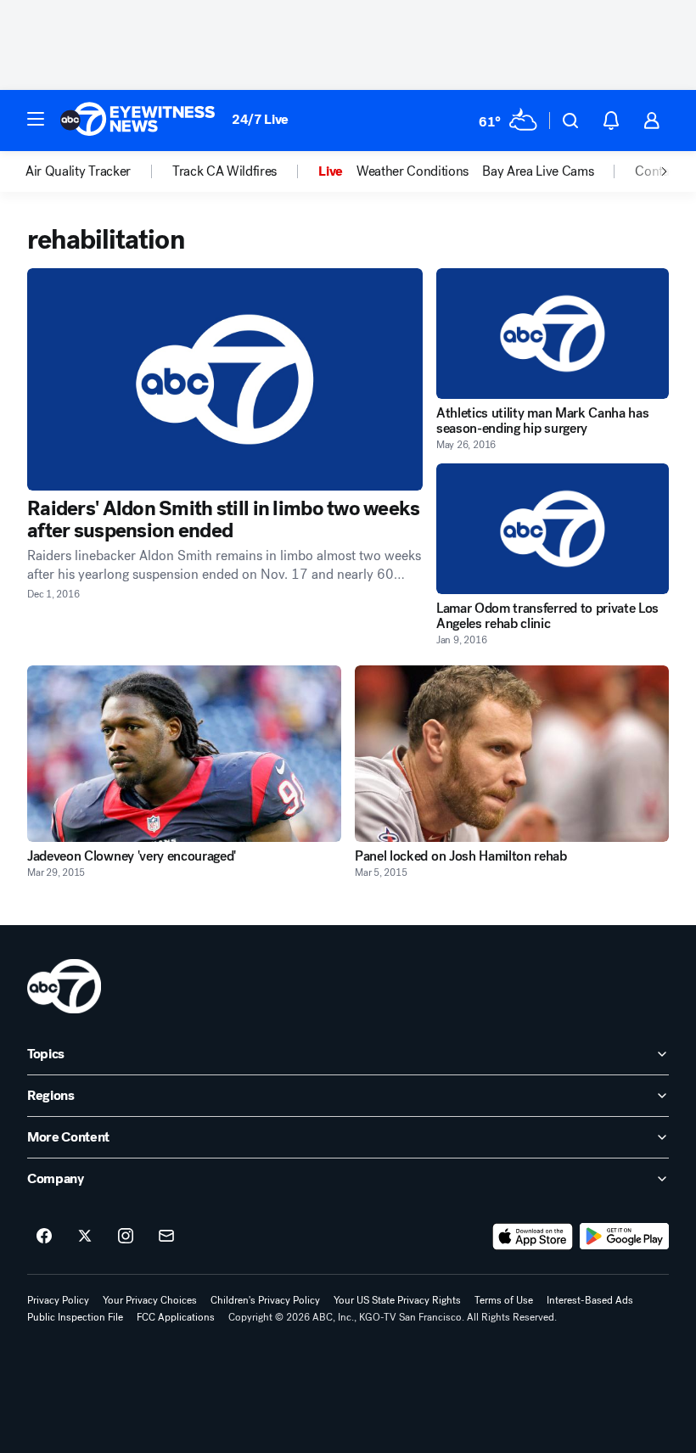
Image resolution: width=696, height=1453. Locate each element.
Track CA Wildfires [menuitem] (224, 171)
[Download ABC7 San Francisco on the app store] (533, 1236)
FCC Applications (176, 1317)
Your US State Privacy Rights (397, 1300)
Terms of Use (503, 1300)
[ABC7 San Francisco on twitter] (85, 1237)
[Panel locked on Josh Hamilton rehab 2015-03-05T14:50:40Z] (512, 753)
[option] (98, 171)
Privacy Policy (58, 1300)
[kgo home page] (64, 986)
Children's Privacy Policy (265, 1300)
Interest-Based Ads (590, 1300)
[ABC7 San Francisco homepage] (137, 120)
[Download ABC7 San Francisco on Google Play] (624, 1236)
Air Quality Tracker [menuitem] (78, 171)
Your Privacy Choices (150, 1300)
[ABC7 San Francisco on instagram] (126, 1237)
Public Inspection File (75, 1317)
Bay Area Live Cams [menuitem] (537, 171)
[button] (35, 119)
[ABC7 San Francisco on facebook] (44, 1237)
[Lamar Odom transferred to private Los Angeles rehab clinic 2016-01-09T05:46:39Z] (552, 528)
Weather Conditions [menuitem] (412, 171)
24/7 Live (260, 119)
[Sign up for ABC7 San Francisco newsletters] (166, 1237)
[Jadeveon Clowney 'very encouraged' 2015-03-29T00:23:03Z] (184, 753)
